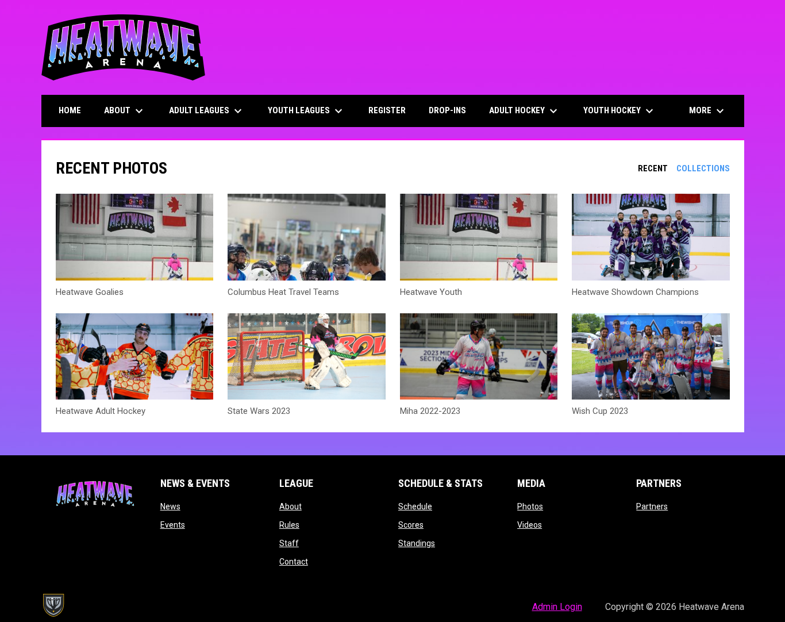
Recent (653, 168)
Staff (289, 543)
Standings (416, 543)
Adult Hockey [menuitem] (524, 111)
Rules (289, 524)
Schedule (415, 506)
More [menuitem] (708, 111)
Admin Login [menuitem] (557, 606)
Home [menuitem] (70, 110)
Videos (529, 524)
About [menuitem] (125, 111)
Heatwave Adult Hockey (100, 411)
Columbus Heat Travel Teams (283, 292)
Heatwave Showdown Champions (635, 292)
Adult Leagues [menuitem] (207, 111)
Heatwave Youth (431, 292)
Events (172, 524)
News (170, 506)
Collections (703, 168)
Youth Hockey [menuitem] (619, 111)
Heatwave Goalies (90, 292)
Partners (652, 506)
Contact (293, 561)
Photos (530, 506)
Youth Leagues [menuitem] (306, 111)
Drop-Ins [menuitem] (447, 110)
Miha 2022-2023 (430, 411)
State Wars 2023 (259, 411)
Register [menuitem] (387, 110)
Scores (411, 524)
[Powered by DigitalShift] (52, 605)
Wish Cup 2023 (600, 411)
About (290, 506)
